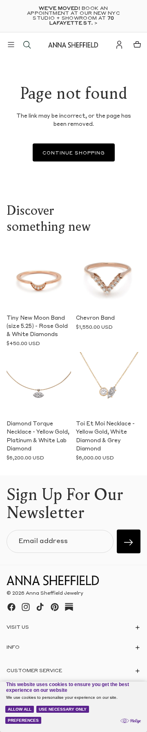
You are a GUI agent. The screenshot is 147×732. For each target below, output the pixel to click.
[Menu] (11, 45)
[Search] (27, 45)
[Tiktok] (40, 607)
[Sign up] (128, 541)
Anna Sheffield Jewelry (54, 593)
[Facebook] (11, 607)
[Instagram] (26, 607)
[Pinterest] (55, 607)
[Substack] (69, 607)
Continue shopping (73, 153)
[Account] (119, 45)
